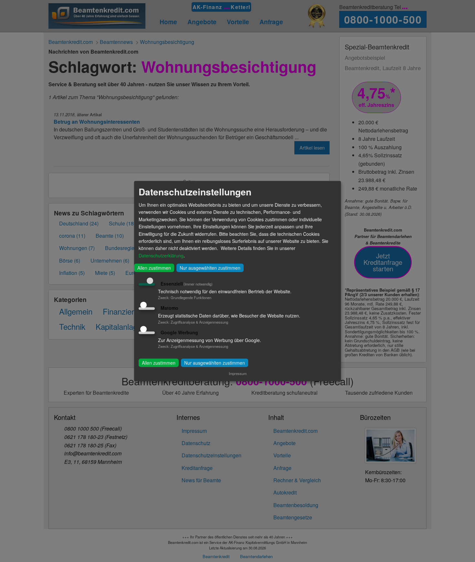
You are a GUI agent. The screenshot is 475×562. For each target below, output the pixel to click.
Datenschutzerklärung (161, 255)
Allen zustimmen (154, 268)
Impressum (238, 373)
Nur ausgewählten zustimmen (210, 268)
